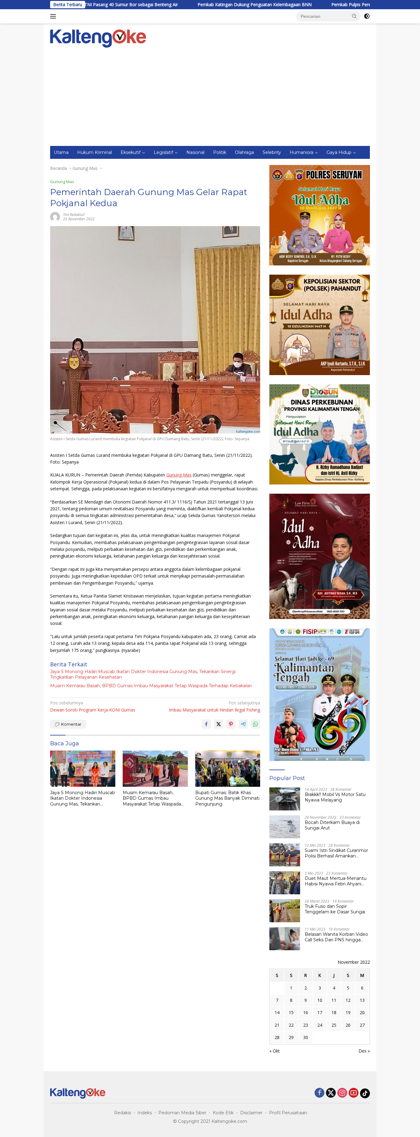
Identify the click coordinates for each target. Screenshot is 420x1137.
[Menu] (54, 16)
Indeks (144, 1112)
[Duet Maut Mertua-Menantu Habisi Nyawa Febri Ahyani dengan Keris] (284, 882)
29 (291, 1037)
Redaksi (122, 1112)
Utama (61, 152)
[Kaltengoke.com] (98, 38)
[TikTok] (365, 1093)
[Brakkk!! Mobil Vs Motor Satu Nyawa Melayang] (284, 798)
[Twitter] (331, 1093)
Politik (219, 152)
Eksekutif (131, 152)
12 (348, 1000)
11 (333, 1000)
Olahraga (244, 152)
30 (305, 1037)
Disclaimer (251, 1112)
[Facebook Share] (206, 724)
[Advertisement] (210, 100)
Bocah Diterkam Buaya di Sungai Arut (332, 825)
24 (319, 1025)
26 (348, 1025)
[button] (354, 16)
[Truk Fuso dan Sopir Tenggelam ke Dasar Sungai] (284, 910)
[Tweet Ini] (218, 724)
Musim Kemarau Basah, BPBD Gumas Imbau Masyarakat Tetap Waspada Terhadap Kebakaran (151, 685)
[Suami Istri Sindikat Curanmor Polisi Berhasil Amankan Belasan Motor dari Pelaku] (284, 854)
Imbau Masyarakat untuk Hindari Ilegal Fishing (214, 706)
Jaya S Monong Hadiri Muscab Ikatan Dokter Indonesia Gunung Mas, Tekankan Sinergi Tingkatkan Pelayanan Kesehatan (143, 674)
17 (319, 1012)
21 (277, 1025)
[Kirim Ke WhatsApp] (255, 724)
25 (333, 1025)
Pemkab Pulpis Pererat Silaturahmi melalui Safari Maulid (345, 4)
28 (277, 1037)
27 (362, 1025)
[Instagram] (342, 1093)
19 (348, 1012)
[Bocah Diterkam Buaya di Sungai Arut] (284, 826)
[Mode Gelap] (367, 16)
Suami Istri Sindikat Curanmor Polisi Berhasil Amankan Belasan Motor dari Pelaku (336, 853)
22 (291, 1025)
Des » (364, 1051)
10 (319, 1000)
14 (277, 1012)
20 (362, 1012)
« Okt (274, 1051)
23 (305, 1025)
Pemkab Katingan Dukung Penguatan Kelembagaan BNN (214, 4)
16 (305, 1012)
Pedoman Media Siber (182, 1112)
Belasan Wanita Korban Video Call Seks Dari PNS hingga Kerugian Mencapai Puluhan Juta (336, 937)
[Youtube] (354, 1093)
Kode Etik (223, 1112)
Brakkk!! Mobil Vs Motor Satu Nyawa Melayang (335, 797)
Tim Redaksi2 (74, 214)
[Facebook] (319, 1093)
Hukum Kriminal (94, 152)
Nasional (195, 152)
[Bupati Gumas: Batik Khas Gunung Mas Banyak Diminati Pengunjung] (227, 769)
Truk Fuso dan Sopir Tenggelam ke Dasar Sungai (335, 909)
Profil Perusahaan (288, 1112)
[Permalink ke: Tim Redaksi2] (55, 216)
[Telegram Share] (243, 724)
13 (362, 1000)
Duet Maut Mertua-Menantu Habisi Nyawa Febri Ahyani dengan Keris (336, 881)
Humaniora (301, 152)
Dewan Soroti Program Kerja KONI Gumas (92, 706)
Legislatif (163, 152)
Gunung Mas (62, 181)
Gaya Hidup (339, 152)
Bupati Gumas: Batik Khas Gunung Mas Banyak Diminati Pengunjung (227, 798)
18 (333, 1012)
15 (291, 1012)
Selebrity (272, 152)
